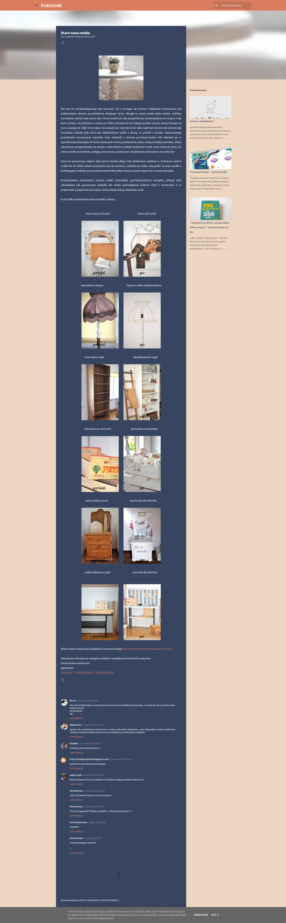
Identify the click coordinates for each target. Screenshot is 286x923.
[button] (62, 43)
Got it (215, 914)
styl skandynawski (84, 672)
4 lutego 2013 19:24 (97, 822)
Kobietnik (51, 5)
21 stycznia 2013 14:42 (92, 725)
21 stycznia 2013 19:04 (120, 759)
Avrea (73, 700)
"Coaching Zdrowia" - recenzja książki (208, 172)
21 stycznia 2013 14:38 (87, 700)
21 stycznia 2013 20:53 (93, 775)
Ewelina (74, 743)
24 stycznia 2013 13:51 (94, 791)
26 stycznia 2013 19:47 (94, 806)
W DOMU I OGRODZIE (105, 672)
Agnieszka (67, 672)
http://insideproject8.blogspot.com (89, 759)
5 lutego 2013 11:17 (93, 838)
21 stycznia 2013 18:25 (89, 743)
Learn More (200, 914)
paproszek (76, 774)
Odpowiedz (76, 718)
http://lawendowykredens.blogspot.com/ (147, 648)
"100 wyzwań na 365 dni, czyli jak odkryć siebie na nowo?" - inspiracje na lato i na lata (209, 227)
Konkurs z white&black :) (202, 121)
